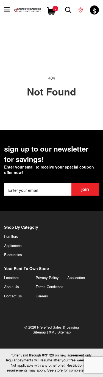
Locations (12, 277)
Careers (42, 295)
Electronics (13, 254)
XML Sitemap (60, 332)
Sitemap (39, 332)
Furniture (11, 236)
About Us (11, 286)
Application (76, 277)
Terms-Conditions (49, 286)
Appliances (13, 245)
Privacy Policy (47, 277)
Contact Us (13, 295)
